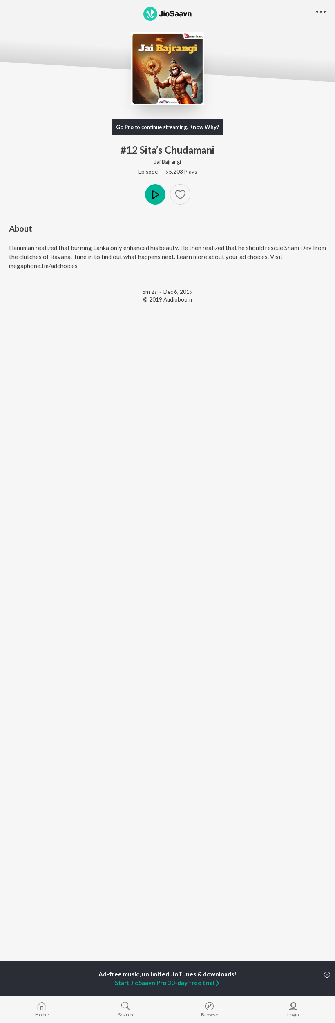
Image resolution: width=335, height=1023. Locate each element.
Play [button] (155, 194)
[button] (180, 194)
